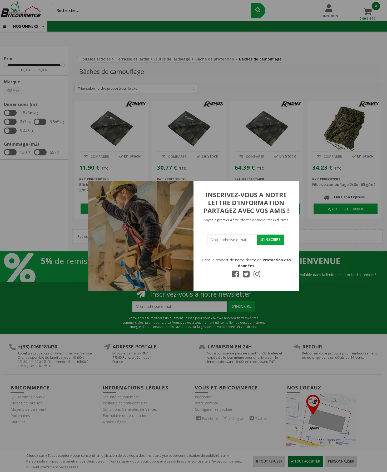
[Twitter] (246, 275)
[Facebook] (235, 275)
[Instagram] (257, 275)
